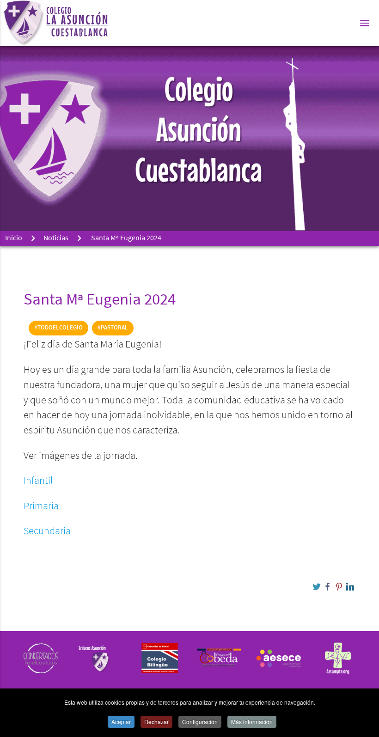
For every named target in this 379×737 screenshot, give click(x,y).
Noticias (55, 238)
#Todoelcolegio (58, 328)
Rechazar (156, 721)
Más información (252, 721)
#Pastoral (113, 328)
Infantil (38, 481)
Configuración (200, 721)
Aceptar (121, 721)
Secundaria (47, 531)
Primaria (41, 507)
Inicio (13, 238)
